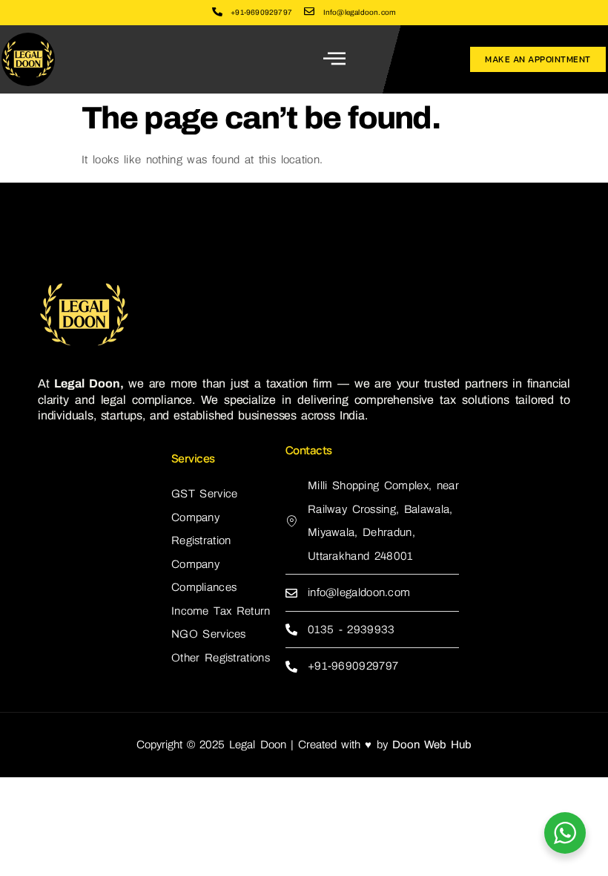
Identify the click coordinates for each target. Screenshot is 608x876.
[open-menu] (334, 59)
